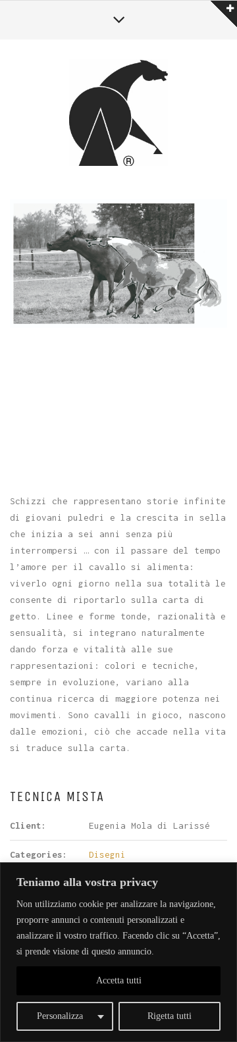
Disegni (107, 854)
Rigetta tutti (169, 1016)
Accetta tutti (119, 980)
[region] (118, 952)
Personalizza (60, 1016)
